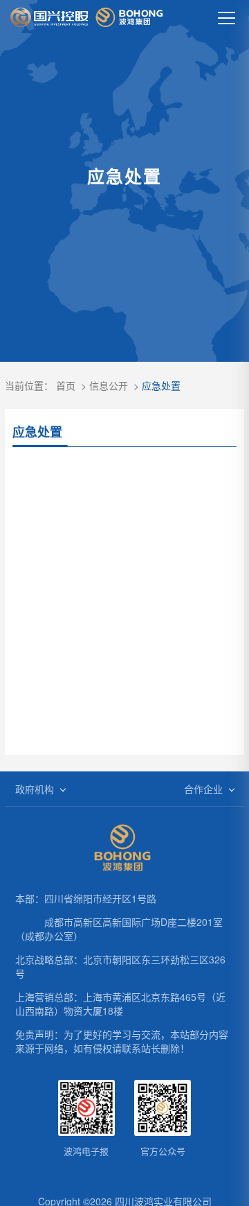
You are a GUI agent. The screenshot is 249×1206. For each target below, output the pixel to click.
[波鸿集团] (86, 17)
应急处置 (161, 385)
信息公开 (108, 385)
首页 (65, 385)
